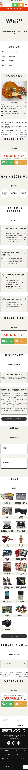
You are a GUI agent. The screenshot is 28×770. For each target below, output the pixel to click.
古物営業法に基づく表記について (14, 737)
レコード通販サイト (7, 758)
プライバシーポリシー (20, 750)
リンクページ (20, 758)
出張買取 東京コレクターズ (9, 766)
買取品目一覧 (20, 725)
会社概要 (7, 750)
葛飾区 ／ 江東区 (7, 663)
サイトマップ (20, 754)
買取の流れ (5, 720)
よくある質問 (6, 725)
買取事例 (19, 720)
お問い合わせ (7, 754)
